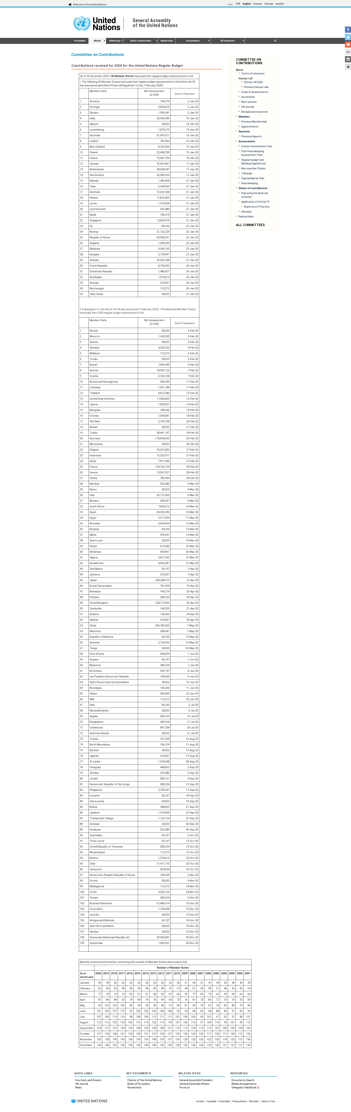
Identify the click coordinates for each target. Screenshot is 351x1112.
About (97, 40)
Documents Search (243, 1080)
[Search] (275, 40)
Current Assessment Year (256, 146)
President (80, 40)
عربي (230, 4)
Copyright (211, 1101)
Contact (200, 1101)
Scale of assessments (254, 92)
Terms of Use (268, 1101)
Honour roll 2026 (253, 82)
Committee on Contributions (249, 61)
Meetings (114, 40)
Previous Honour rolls (256, 87)
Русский (269, 4)
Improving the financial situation (254, 195)
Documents (192, 40)
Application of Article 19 (255, 201)
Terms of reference (253, 73)
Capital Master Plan (252, 178)
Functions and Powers (88, 1080)
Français (257, 4)
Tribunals (246, 173)
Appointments (249, 126)
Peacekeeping (249, 183)
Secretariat (248, 96)
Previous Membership (254, 121)
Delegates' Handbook (244, 1087)
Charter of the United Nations (144, 1080)
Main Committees (140, 40)
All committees (250, 225)
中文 (238, 4)
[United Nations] (98, 23)
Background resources (254, 111)
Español (279, 4)
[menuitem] (80, 41)
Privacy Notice (239, 1101)
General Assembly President (196, 1080)
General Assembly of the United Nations (155, 23)
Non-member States (253, 168)
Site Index (253, 1101)
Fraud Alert (224, 1101)
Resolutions (134, 1087)
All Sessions (227, 40)
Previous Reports (251, 136)
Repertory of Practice (256, 206)
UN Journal (247, 106)
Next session (249, 101)
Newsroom (167, 40)
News (78, 1087)
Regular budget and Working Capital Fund (253, 161)
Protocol (185, 1087)
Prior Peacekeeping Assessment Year (252, 153)
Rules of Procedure (138, 1083)
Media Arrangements (244, 1083)
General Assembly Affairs (195, 1083)
